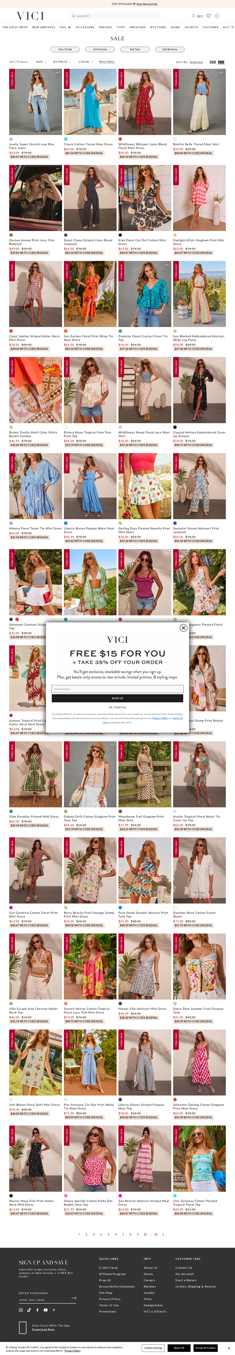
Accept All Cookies (206, 1348)
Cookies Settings (153, 1348)
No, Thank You (117, 707)
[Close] (229, 1348)
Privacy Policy (73, 1350)
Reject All (179, 1348)
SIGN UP (117, 698)
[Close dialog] (183, 628)
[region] (117, 1348)
